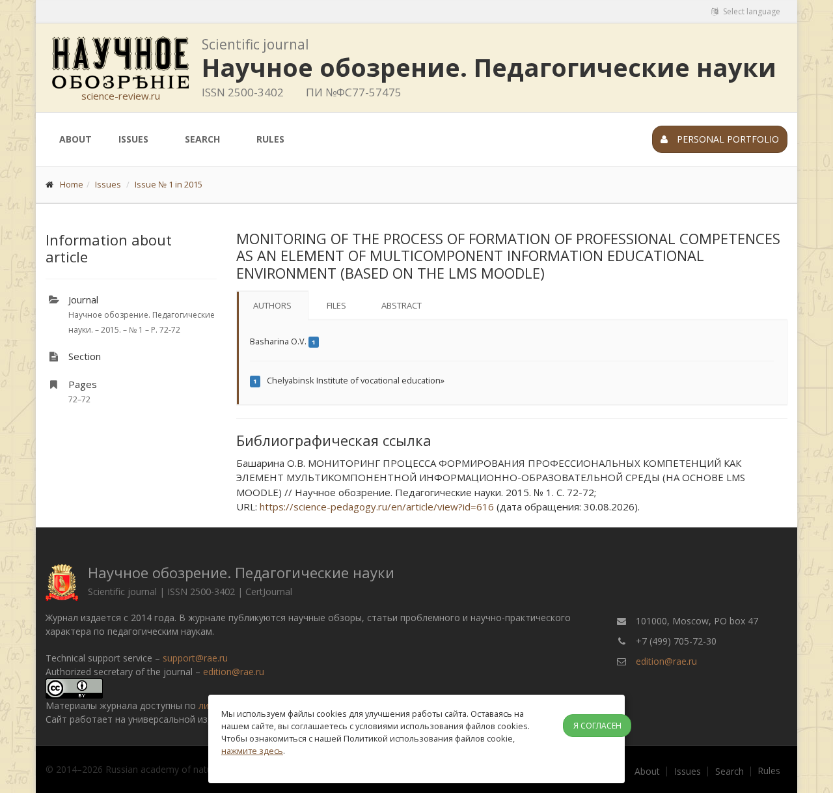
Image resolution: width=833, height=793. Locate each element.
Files (336, 305)
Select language (750, 11)
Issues (133, 139)
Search (202, 139)
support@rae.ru (195, 658)
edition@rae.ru (233, 671)
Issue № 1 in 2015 (168, 184)
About (75, 139)
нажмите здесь (252, 751)
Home (71, 184)
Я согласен (597, 725)
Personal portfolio (726, 139)
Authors (272, 305)
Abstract (401, 305)
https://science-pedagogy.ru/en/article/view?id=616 (377, 506)
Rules (270, 139)
